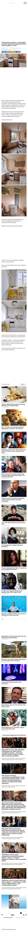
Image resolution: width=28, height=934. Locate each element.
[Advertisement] (14, 23)
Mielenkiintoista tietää (6, 49)
